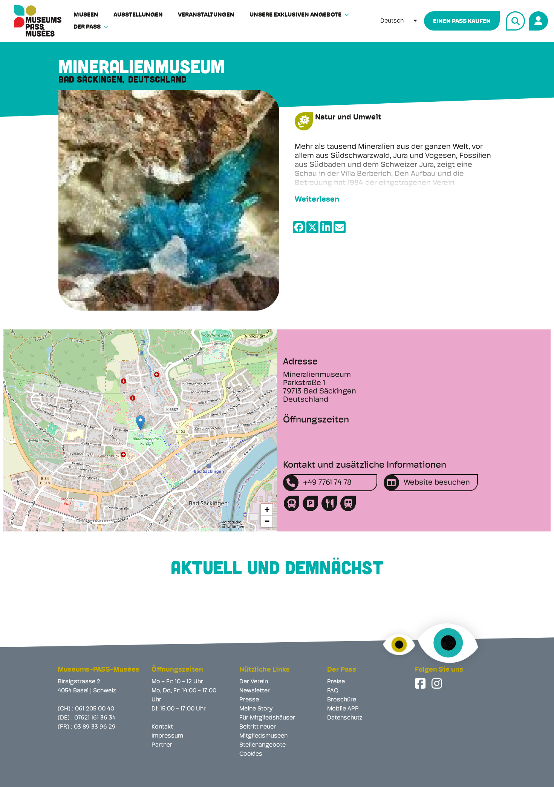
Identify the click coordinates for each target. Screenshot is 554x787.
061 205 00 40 (94, 709)
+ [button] (267, 509)
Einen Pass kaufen (462, 21)
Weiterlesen (317, 200)
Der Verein (253, 682)
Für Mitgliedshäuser (267, 718)
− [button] (267, 521)
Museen (85, 15)
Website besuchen (437, 483)
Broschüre (341, 700)
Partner (162, 745)
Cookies (250, 754)
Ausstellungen (138, 15)
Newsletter (254, 691)
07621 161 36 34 (95, 718)
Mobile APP (343, 709)
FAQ (332, 691)
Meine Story (255, 709)
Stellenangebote (262, 745)
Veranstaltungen (206, 15)
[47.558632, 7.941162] (140, 422)
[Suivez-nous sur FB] (421, 683)
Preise (336, 682)
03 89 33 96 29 (95, 727)
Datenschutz (345, 718)
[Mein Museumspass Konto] (537, 19)
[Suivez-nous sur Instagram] (438, 683)
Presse (249, 700)
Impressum (167, 736)
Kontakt (162, 727)
